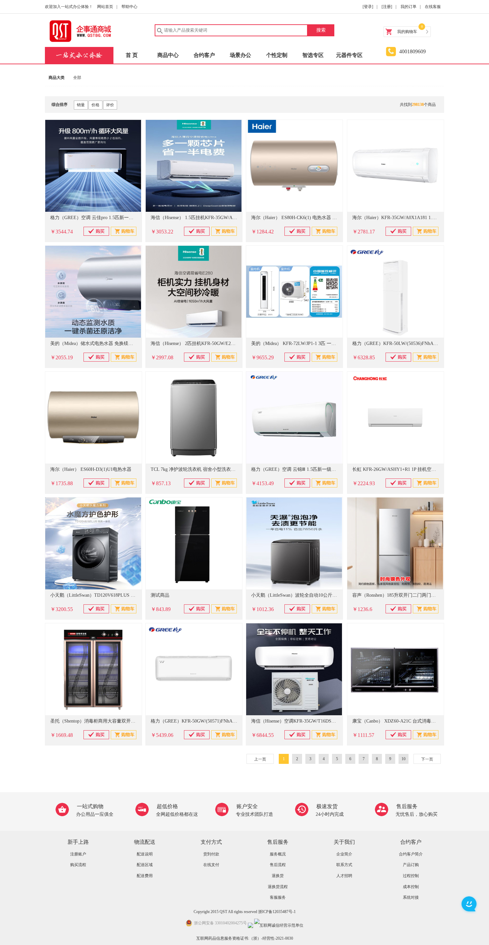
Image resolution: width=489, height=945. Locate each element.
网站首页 (105, 6)
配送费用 (145, 875)
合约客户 (204, 55)
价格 (95, 105)
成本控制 (411, 886)
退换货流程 (278, 886)
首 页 (132, 55)
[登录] (368, 6)
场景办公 (240, 55)
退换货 (278, 875)
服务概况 (278, 854)
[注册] (387, 6)
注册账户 (78, 854)
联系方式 (344, 864)
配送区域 (145, 864)
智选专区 (313, 55)
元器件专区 (349, 55)
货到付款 (211, 854)
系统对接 (411, 897)
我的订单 (408, 6)
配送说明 (145, 854)
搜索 (321, 30)
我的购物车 (407, 31)
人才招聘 (344, 875)
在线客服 (433, 6)
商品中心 (168, 55)
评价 (110, 105)
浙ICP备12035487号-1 (277, 911)
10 (404, 759)
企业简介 (344, 854)
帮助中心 (129, 6)
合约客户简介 (411, 854)
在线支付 (211, 864)
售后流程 (278, 864)
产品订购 (411, 864)
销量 (81, 105)
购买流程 (78, 864)
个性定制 (276, 55)
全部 (77, 77)
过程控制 (411, 875)
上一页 (260, 759)
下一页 (427, 759)
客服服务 (278, 897)
